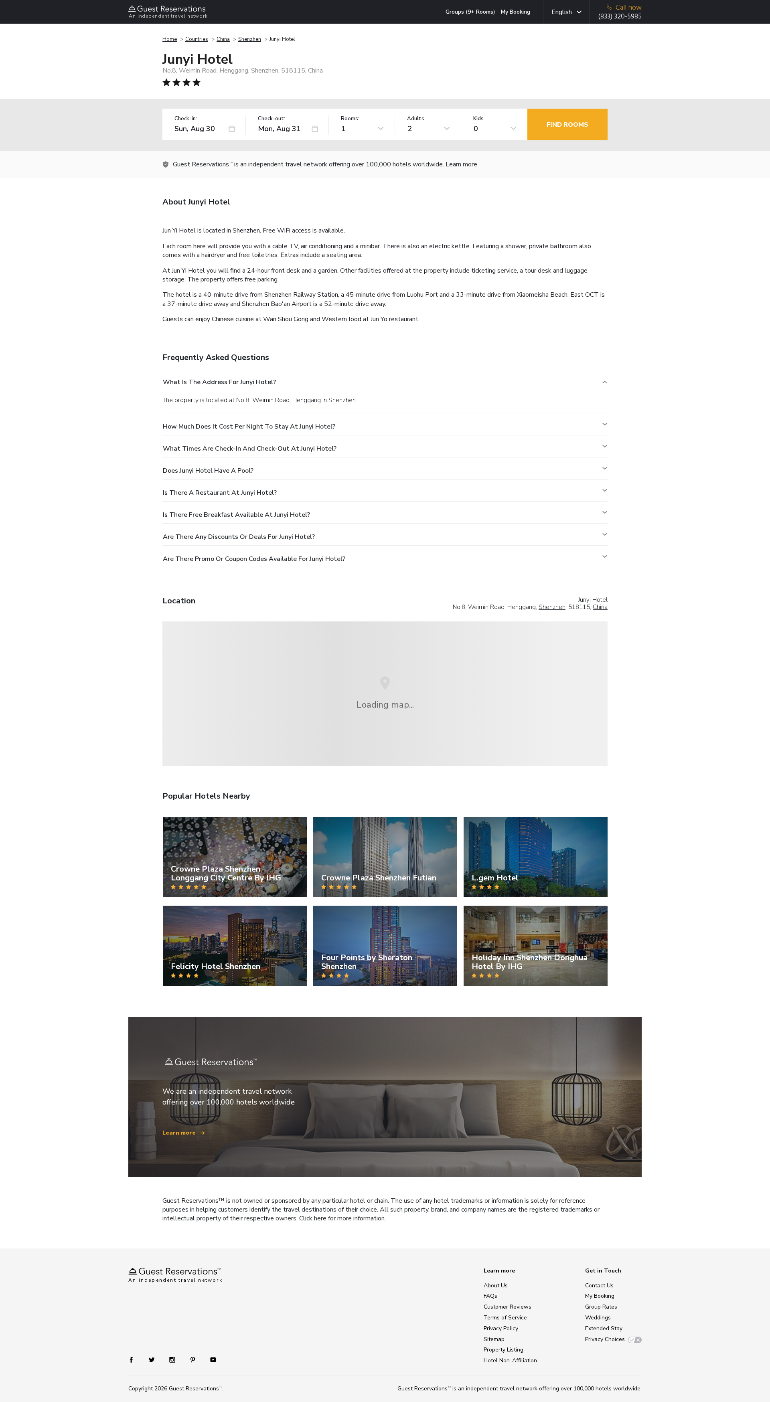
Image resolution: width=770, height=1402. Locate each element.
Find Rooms (567, 124)
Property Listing (503, 1349)
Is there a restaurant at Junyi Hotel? (220, 492)
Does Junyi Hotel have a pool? (208, 470)
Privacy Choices (605, 1339)
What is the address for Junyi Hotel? (219, 382)
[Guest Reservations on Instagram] (173, 1359)
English (561, 12)
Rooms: (350, 118)
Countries (196, 39)
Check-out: (271, 118)
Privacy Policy (501, 1328)
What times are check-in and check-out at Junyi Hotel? (249, 448)
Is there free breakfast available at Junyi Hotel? (236, 514)
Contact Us (599, 1285)
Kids (478, 118)
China (223, 39)
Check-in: (185, 118)
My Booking (515, 12)
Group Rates (601, 1307)
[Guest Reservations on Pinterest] (193, 1359)
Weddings (598, 1317)
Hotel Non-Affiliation (510, 1360)
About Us (496, 1285)
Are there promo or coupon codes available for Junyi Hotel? (254, 558)
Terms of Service (505, 1317)
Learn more (461, 164)
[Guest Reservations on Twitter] (152, 1359)
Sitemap (494, 1339)
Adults (415, 118)
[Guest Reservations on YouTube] (210, 1359)
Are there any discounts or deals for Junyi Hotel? (239, 536)
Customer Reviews (507, 1307)
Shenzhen (249, 39)
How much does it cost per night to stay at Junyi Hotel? (249, 426)
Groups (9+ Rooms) (470, 12)
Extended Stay (603, 1328)
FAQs (490, 1296)
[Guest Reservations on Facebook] (135, 1359)
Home (169, 39)
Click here (312, 1218)
